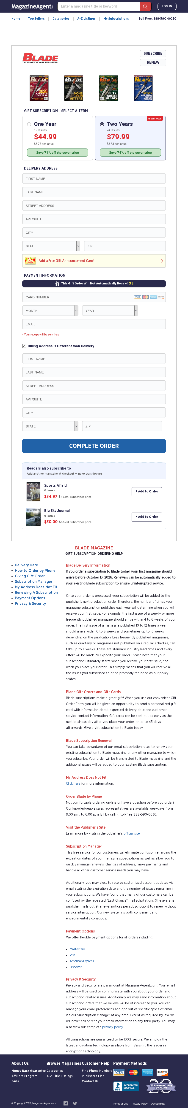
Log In (167, 6)
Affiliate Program (24, 1076)
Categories (61, 18)
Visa (72, 955)
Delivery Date (26, 565)
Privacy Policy (140, 1103)
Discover (75, 967)
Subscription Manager (33, 582)
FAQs (15, 1081)
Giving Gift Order (30, 576)
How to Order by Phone (35, 571)
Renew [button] (153, 62)
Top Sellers (36, 18)
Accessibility (158, 1103)
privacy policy (112, 1027)
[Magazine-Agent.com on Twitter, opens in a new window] (75, 1103)
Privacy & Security (30, 603)
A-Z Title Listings (60, 1076)
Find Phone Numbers (97, 1071)
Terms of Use (120, 1103)
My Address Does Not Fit (36, 587)
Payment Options (30, 598)
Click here (73, 783)
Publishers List (93, 1076)
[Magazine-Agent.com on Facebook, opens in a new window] (66, 1103)
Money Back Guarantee (28, 1071)
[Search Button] (145, 6)
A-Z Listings (86, 18)
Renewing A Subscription (36, 593)
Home (15, 18)
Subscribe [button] (153, 53)
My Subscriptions (116, 18)
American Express (82, 961)
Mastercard (77, 949)
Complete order (94, 446)
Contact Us (90, 1081)
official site (132, 833)
